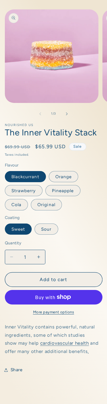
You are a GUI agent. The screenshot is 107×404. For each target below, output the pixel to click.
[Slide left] (40, 113)
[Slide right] (66, 113)
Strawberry (23, 190)
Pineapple (63, 190)
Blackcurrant (25, 176)
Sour (46, 229)
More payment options (53, 312)
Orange (63, 176)
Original (46, 204)
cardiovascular (57, 343)
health (81, 343)
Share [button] (17, 369)
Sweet (18, 229)
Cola (16, 204)
